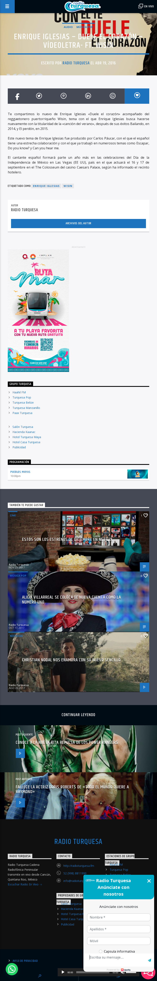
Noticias (16, 636)
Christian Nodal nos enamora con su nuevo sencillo (71, 660)
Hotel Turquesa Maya (26, 437)
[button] (12, 969)
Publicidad (19, 447)
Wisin (68, 186)
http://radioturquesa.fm (78, 866)
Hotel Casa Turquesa (26, 442)
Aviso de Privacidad (25, 961)
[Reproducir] (63, 972)
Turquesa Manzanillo (26, 408)
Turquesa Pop (21, 397)
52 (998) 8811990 (74, 873)
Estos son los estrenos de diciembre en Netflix (67, 539)
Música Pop (84, 27)
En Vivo (149, 6)
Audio (68, 27)
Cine (13, 515)
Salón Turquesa (22, 427)
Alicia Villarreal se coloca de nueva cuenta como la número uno (71, 600)
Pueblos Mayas (20, 471)
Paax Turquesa (22, 413)
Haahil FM (19, 392)
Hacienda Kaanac (23, 432)
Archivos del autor (78, 223)
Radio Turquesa (76, 63)
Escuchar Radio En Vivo (23, 884)
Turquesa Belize (23, 402)
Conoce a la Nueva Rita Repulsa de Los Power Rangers (67, 742)
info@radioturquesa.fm (78, 881)
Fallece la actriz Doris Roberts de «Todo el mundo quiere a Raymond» (72, 789)
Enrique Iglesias (46, 186)
